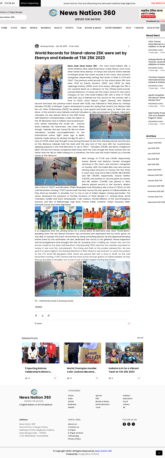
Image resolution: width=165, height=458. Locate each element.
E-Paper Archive (75, 433)
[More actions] (128, 46)
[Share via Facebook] (36, 315)
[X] (133, 424)
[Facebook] (124, 424)
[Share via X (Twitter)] (42, 315)
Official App (73, 435)
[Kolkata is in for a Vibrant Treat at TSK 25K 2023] (124, 353)
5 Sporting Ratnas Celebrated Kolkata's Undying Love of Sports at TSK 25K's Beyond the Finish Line (40, 370)
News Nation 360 (103, 451)
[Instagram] (128, 424)
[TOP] (159, 452)
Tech (98, 407)
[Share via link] (48, 315)
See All (140, 337)
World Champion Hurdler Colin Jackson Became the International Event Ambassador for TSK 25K (82, 370)
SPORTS (38, 307)
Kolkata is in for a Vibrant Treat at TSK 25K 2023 (124, 370)
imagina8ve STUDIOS (88, 454)
